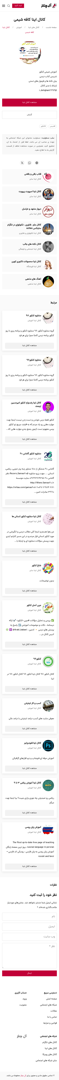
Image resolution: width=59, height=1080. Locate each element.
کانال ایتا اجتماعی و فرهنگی (30, 249)
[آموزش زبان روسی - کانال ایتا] (48, 830)
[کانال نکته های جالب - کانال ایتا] (48, 247)
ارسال (29, 973)
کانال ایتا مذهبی (34, 284)
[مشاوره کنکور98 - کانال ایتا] (48, 362)
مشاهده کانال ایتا (29, 102)
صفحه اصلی (51, 999)
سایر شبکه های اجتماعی (46, 1060)
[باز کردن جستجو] (8, 6)
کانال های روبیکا (50, 1054)
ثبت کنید (18, 5)
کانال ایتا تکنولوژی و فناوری (30, 233)
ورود (24, 999)
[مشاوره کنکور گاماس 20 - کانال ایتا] (48, 456)
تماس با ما (52, 1017)
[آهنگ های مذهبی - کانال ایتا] (48, 281)
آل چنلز (22, 1036)
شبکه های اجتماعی (48, 1005)
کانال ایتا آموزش (34, 320)
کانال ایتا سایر (35, 179)
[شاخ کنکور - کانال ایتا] (48, 568)
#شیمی (52, 126)
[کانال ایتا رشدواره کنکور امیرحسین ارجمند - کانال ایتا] (48, 407)
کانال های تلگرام (50, 1042)
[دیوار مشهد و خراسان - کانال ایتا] (48, 211)
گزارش (29, 114)
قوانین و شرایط (50, 1023)
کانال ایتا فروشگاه (34, 266)
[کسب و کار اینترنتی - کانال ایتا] (48, 706)
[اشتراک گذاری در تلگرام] (36, 162)
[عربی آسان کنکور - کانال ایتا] (48, 608)
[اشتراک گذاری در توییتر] (22, 162)
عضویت (23, 1005)
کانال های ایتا (51, 1048)
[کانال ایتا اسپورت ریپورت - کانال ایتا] (48, 194)
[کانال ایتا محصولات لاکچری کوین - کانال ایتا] (48, 264)
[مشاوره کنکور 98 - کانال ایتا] (48, 318)
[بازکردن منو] (3, 6)
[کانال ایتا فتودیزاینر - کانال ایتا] (48, 746)
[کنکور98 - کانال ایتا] (48, 661)
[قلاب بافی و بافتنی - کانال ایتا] (48, 177)
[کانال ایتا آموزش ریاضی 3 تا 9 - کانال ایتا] (48, 785)
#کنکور (43, 126)
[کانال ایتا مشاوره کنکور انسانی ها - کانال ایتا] (48, 519)
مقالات (54, 1011)
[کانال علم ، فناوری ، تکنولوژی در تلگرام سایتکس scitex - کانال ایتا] (48, 229)
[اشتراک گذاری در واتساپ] (29, 162)
